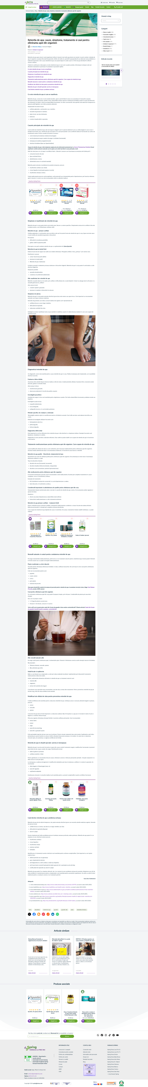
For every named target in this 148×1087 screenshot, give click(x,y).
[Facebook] (34, 914)
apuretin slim (64, 909)
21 (55, 200)
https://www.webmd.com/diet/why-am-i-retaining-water (56, 894)
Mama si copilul (108, 32)
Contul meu (105, 2)
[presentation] (121, 70)
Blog (36, 11)
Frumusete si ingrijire (109, 34)
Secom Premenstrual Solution (82, 147)
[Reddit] (48, 914)
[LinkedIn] (52, 914)
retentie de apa (46, 909)
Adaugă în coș (36, 1021)
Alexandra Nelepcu (37, 46)
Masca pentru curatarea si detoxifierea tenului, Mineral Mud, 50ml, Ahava (88, 1013)
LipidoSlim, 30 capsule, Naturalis (82, 202)
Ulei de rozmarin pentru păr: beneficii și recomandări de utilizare (110, 65)
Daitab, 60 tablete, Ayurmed (82, 535)
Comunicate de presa (109, 37)
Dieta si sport (107, 51)
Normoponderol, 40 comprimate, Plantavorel (35, 536)
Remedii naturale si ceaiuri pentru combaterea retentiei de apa (45, 81)
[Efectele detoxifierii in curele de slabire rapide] (61, 948)
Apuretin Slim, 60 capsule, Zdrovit (51, 202)
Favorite (113, 2)
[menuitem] (44, 7)
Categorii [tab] (104, 29)
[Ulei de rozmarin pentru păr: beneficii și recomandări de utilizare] (111, 72)
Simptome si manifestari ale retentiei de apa (40, 74)
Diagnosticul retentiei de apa (35, 76)
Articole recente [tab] (106, 59)
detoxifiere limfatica (81, 909)
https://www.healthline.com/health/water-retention (56, 887)
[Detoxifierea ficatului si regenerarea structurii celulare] (37, 948)
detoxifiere (37, 909)
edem (72, 909)
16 (40, 200)
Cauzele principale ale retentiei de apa (38, 71)
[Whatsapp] (57, 914)
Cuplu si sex (107, 39)
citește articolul (32, 973)
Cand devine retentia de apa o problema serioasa (41, 89)
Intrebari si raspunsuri (38, 49)
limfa (30, 909)
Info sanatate (107, 41)
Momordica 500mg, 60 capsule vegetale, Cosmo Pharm (35, 799)
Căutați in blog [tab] (106, 16)
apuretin (56, 909)
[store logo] (35, 3)
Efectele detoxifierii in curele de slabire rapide (61, 939)
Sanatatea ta (107, 48)
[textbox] (110, 20)
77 (55, 533)
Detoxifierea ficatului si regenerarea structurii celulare (37, 939)
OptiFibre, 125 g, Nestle (51, 535)
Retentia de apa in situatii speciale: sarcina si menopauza (43, 87)
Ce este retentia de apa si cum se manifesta (39, 69)
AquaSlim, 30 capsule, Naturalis (66, 202)
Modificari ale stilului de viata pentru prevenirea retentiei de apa (45, 84)
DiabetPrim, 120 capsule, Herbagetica (82, 799)
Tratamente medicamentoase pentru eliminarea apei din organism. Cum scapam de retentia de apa (54, 79)
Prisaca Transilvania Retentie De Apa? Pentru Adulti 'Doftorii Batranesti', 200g (70, 1013)
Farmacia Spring (29, 11)
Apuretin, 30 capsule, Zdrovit (36, 202)
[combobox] (68, 2)
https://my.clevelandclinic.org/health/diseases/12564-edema (59, 900)
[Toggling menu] (31, 7)
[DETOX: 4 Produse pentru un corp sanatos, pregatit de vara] (85, 948)
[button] (118, 20)
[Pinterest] (43, 914)
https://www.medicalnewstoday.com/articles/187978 (61, 884)
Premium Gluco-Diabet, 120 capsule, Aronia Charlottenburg (66, 799)
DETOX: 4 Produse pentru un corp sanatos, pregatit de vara (85, 939)
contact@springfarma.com (35, 1073)
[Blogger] (38, 914)
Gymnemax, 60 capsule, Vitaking (50, 799)
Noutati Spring (107, 46)
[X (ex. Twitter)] (29, 914)
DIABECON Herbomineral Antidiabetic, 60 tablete (66, 536)
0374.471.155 (33, 1076)
